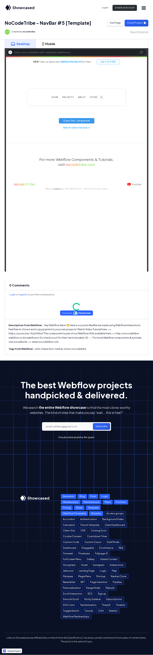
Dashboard (69, 547)
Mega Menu (84, 576)
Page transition (98, 582)
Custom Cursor (93, 542)
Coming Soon (99, 530)
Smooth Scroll (71, 599)
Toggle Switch (71, 610)
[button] (143, 7)
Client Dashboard (115, 524)
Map (114, 570)
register (23, 294)
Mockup (101, 576)
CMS (83, 530)
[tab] (20, 43)
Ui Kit (101, 610)
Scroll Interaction (72, 593)
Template (93, 507)
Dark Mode (113, 542)
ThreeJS (106, 604)
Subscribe (101, 426)
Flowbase (84, 553)
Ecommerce (106, 547)
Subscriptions (114, 599)
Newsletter (69, 582)
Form (93, 496)
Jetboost (68, 570)
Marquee (68, 576)
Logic (103, 570)
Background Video (113, 519)
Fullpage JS (101, 553)
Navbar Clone (118, 576)
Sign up (102, 593)
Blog (82, 496)
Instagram (98, 564)
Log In (105, 7)
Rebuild (110, 587)
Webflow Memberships (76, 616)
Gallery (91, 559)
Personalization (72, 587)
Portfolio (121, 502)
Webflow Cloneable (74, 513)
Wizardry (96, 513)
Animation (68, 496)
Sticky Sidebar (92, 599)
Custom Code (71, 542)
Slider (79, 507)
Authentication (88, 519)
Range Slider (93, 587)
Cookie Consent (72, 536)
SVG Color (69, 604)
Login (12, 294)
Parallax (117, 582)
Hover (84, 564)
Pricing (67, 507)
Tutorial (88, 610)
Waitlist (113, 610)
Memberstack (91, 502)
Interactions (117, 564)
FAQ (120, 547)
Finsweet (68, 553)
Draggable (87, 547)
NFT (83, 582)
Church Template (89, 524)
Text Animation (88, 604)
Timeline (120, 604)
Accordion (69, 519)
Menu (108, 502)
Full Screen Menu (72, 559)
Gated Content (109, 559)
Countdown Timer (97, 536)
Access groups (115, 513)
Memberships (70, 502)
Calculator (69, 524)
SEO (90, 593)
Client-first (69, 530)
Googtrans (69, 564)
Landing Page (87, 570)
